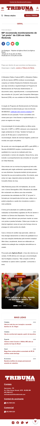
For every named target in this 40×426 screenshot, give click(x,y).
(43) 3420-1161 (10, 403)
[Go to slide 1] (15, 305)
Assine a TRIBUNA (31, 15)
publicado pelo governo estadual (21, 112)
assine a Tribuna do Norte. (25, 68)
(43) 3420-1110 (10, 411)
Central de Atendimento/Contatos (20, 2)
